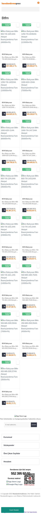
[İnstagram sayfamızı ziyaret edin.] (14, 504)
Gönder (34, 425)
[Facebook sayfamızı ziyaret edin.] (27, 504)
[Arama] (37, 9)
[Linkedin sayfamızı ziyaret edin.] (18, 504)
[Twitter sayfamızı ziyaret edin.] (23, 504)
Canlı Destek (14, 510)
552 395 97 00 (20, 473)
